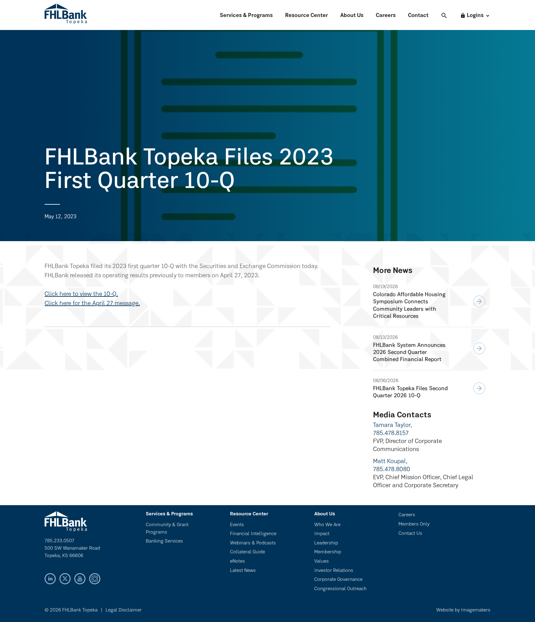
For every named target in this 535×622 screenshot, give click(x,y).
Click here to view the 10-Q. (81, 294)
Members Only (413, 524)
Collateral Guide (247, 552)
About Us (351, 16)
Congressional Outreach (340, 588)
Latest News (243, 570)
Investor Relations (333, 570)
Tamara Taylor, (392, 425)
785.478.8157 (391, 433)
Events (237, 524)
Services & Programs (246, 16)
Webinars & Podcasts (253, 543)
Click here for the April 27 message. (92, 303)
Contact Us (410, 533)
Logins (472, 16)
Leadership (326, 543)
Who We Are (327, 524)
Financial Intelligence (253, 533)
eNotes (237, 561)
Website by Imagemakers (463, 610)
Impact (321, 533)
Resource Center (306, 16)
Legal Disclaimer (124, 610)
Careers (386, 16)
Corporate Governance (338, 579)
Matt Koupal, (390, 461)
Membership (327, 552)
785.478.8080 (391, 469)
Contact (418, 16)
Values (321, 561)
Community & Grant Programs (167, 528)
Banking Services (164, 541)
